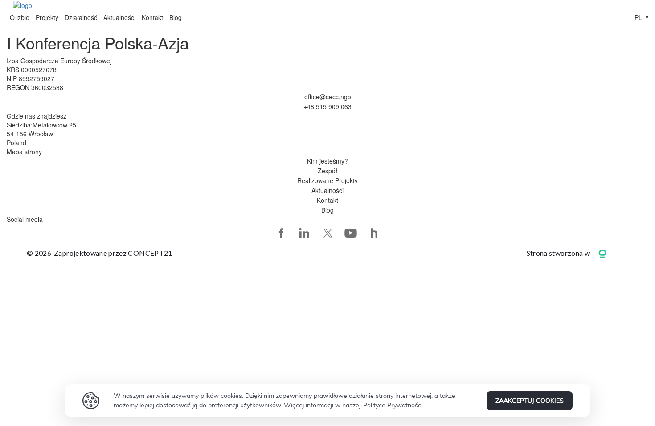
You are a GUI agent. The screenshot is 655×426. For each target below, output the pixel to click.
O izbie (19, 17)
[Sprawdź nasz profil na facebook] (281, 233)
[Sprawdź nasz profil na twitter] (327, 233)
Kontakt (152, 17)
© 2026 (99, 253)
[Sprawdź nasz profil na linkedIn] (304, 233)
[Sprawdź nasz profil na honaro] (373, 233)
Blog (175, 17)
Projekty (47, 17)
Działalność (81, 17)
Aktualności (119, 17)
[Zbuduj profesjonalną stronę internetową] (609, 253)
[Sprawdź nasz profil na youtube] (350, 233)
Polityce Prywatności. (393, 405)
